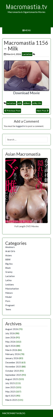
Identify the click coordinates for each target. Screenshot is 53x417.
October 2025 (12, 370)
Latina (8, 280)
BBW (7, 259)
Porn (7, 301)
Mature (9, 293)
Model (8, 297)
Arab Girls (10, 251)
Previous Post (13, 110)
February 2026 (12, 354)
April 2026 (10, 345)
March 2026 (11, 350)
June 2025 (10, 387)
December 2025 (13, 362)
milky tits (37, 103)
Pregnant (10, 305)
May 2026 (10, 341)
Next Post (42, 110)
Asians (8, 255)
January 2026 (12, 358)
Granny (9, 272)
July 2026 (10, 333)
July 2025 (10, 383)
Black (8, 267)
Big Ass (9, 263)
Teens (8, 309)
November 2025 (13, 366)
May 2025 (10, 391)
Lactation (27, 54)
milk (19, 103)
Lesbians (9, 284)
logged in (20, 126)
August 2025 (11, 379)
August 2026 (11, 329)
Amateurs (10, 247)
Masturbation (12, 288)
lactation (11, 103)
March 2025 (11, 400)
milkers (27, 103)
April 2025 (10, 395)
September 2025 (13, 375)
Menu (27, 30)
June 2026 (10, 337)
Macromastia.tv (26, 6)
